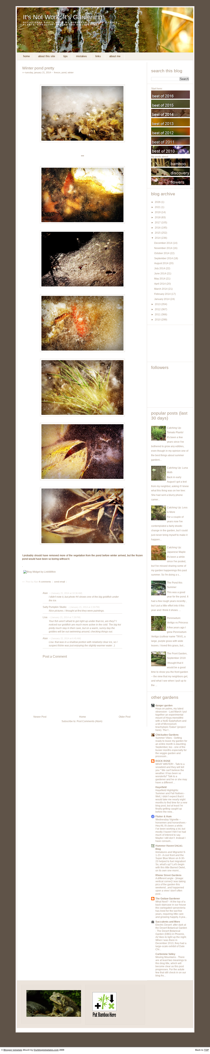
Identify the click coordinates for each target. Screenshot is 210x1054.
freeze (57, 72)
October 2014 (162, 253)
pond (64, 72)
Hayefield (161, 787)
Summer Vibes (163, 738)
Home (26, 56)
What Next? (162, 901)
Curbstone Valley (165, 954)
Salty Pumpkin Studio (54, 607)
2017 (158, 222)
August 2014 (161, 263)
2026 (158, 202)
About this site (46, 56)
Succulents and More (167, 921)
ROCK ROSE (162, 761)
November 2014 (163, 248)
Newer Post (39, 717)
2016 (158, 227)
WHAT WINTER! (164, 764)
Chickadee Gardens (167, 734)
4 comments (45, 581)
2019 (158, 212)
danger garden (163, 705)
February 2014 (162, 294)
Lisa (45, 617)
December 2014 (163, 243)
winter (71, 72)
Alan (45, 593)
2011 (158, 314)
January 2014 (162, 299)
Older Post (124, 717)
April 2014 (160, 283)
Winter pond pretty (38, 68)
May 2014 (160, 278)
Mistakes (81, 56)
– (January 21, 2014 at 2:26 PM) (83, 607)
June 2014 (160, 273)
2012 (158, 309)
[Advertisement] (169, 343)
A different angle (164, 878)
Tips (65, 56)
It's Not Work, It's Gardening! (63, 17)
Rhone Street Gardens (168, 875)
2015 (158, 232)
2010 (158, 319)
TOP (206, 1050)
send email (59, 581)
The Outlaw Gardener (167, 898)
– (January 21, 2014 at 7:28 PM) (64, 617)
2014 (158, 237)
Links (98, 56)
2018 (158, 217)
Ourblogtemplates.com (46, 1050)
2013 (158, 304)
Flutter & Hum (163, 816)
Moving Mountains (166, 957)
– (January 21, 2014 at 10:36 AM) (65, 593)
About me (114, 56)
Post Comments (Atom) (89, 721)
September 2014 (163, 258)
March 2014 (161, 288)
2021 (158, 207)
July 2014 (160, 268)
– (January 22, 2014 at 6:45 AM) (64, 638)
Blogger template (12, 1050)
